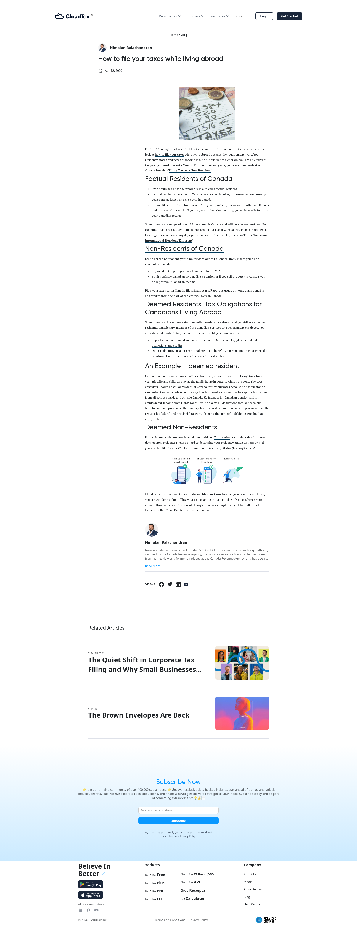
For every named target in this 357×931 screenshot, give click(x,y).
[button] (170, 16)
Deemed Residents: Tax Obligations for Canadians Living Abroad (203, 308)
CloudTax (154, 874)
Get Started (289, 16)
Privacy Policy (198, 920)
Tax (192, 898)
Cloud (192, 890)
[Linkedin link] (80, 910)
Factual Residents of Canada (188, 179)
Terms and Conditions (170, 920)
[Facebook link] (161, 584)
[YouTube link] (96, 910)
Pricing (240, 16)
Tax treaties (222, 437)
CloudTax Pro (154, 494)
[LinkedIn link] (178, 584)
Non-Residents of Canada (184, 248)
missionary (167, 328)
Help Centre (252, 904)
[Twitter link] (169, 584)
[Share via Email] (186, 584)
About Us (250, 874)
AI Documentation (91, 904)
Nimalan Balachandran (131, 47)
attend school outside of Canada (212, 230)
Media (248, 882)
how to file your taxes (169, 154)
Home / (175, 35)
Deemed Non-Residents (181, 427)
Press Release (253, 889)
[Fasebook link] (88, 910)
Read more (152, 566)
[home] (74, 16)
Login (264, 16)
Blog (184, 35)
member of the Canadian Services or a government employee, (217, 328)
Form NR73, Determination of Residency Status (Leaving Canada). (211, 448)
